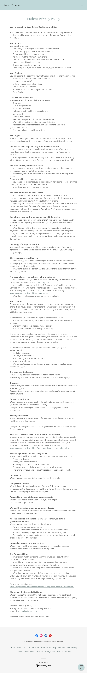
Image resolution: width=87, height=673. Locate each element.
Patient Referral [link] (64, 651)
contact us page (42, 282)
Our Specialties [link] (33, 647)
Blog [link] (54, 647)
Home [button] (12, 647)
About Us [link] (21, 647)
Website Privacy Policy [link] (67, 647)
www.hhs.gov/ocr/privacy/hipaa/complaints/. (29, 293)
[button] (82, 5)
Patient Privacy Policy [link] (46, 651)
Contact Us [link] (46, 647)
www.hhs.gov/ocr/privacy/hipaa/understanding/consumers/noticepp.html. (42, 586)
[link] (12, 5)
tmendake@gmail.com (27, 611)
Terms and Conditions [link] (26, 651)
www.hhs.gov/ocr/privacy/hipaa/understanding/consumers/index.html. (40, 448)
